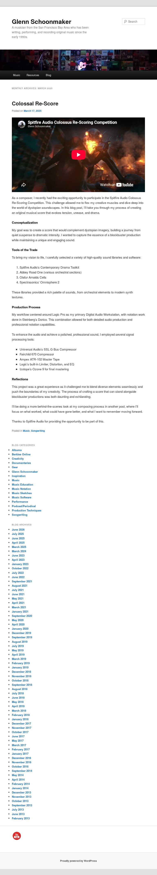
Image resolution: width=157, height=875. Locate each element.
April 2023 (18, 560)
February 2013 (21, 818)
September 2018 (22, 685)
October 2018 (20, 680)
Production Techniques (26, 510)
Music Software (21, 497)
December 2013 (21, 792)
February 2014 (21, 784)
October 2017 (20, 732)
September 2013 (22, 805)
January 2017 (20, 754)
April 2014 (18, 779)
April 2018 (18, 706)
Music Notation (21, 489)
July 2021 (18, 590)
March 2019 (19, 659)
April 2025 (18, 542)
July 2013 (18, 809)
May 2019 (18, 650)
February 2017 (21, 749)
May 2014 (18, 775)
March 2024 (19, 551)
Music (16, 75)
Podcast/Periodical (24, 506)
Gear (15, 467)
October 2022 (20, 568)
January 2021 (20, 611)
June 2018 (18, 697)
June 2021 (18, 594)
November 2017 (21, 728)
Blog (48, 75)
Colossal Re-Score (35, 103)
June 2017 (18, 736)
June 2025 (18, 538)
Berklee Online (21, 454)
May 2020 (18, 620)
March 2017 (19, 745)
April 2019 (18, 654)
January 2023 (20, 564)
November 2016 (21, 762)
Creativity (18, 458)
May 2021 (18, 598)
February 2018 (21, 715)
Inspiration (19, 476)
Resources (33, 75)
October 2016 (20, 766)
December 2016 (21, 758)
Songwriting (38, 431)
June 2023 (18, 555)
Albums (17, 450)
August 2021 (19, 585)
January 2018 (20, 719)
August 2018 (19, 689)
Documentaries (21, 463)
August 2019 (19, 642)
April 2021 (18, 603)
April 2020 (18, 624)
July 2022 (18, 573)
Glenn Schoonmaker (41, 21)
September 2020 (22, 616)
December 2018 (21, 672)
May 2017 (18, 740)
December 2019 (21, 633)
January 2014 (20, 788)
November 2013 (21, 797)
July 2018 (18, 693)
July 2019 (18, 646)
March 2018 (19, 710)
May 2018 (18, 702)
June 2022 (18, 577)
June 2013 (18, 814)
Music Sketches (22, 493)
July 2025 (18, 534)
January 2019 (20, 667)
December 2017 (21, 723)
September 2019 (22, 637)
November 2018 (21, 676)
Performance (20, 501)
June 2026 (18, 529)
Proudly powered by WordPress (78, 861)
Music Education (22, 484)
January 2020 (20, 629)
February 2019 (21, 663)
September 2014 (22, 771)
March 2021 (19, 607)
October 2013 (20, 801)
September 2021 (22, 581)
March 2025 (19, 547)
